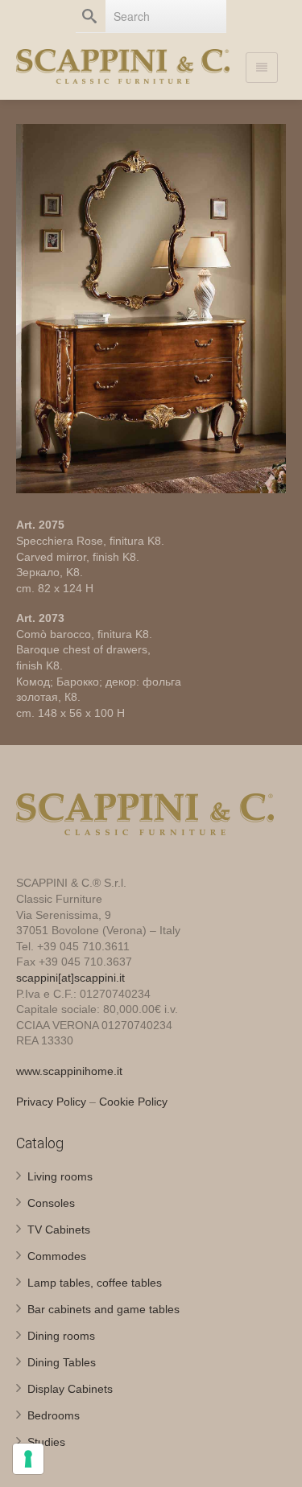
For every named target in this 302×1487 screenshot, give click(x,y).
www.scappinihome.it (69, 1071)
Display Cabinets (70, 1388)
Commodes (56, 1256)
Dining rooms (61, 1335)
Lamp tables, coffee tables (94, 1282)
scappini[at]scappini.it (70, 977)
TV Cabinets (58, 1229)
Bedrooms (53, 1415)
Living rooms (60, 1176)
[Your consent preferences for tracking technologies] (28, 1459)
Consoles (51, 1203)
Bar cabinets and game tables (103, 1309)
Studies (46, 1442)
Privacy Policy (51, 1101)
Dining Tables (61, 1362)
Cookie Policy (133, 1101)
